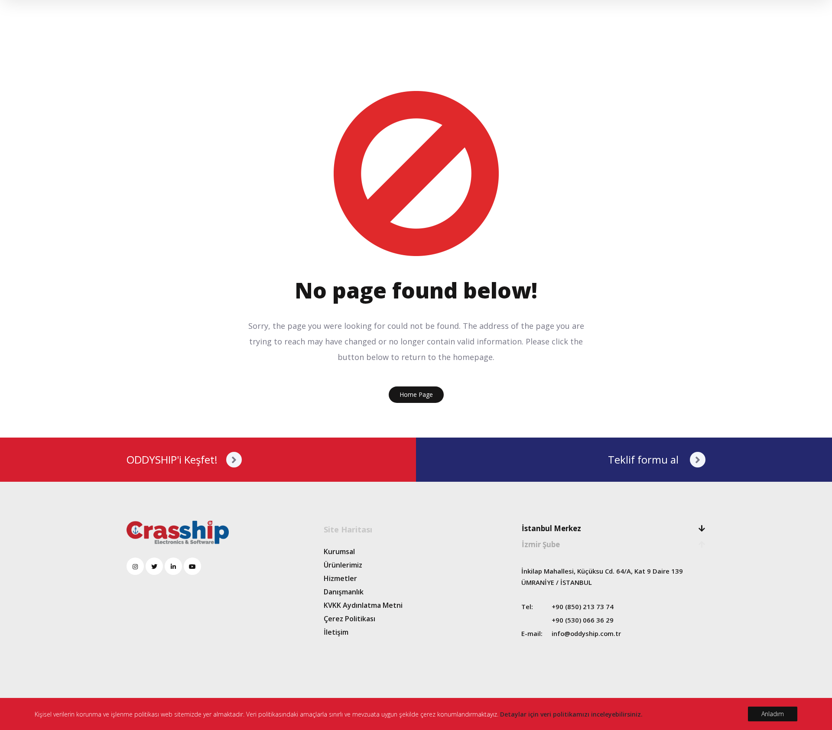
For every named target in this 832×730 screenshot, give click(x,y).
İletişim (336, 632)
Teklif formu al (644, 459)
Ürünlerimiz (343, 565)
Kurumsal (339, 551)
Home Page (416, 394)
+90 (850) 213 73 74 (583, 606)
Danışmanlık (344, 592)
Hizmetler (340, 578)
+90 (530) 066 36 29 (583, 620)
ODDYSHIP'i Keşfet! (172, 459)
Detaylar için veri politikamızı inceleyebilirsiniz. (571, 714)
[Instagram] (135, 566)
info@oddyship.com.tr (586, 633)
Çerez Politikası (349, 618)
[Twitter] (154, 566)
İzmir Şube (541, 544)
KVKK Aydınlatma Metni (363, 605)
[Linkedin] (173, 566)
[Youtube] (192, 566)
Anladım (772, 714)
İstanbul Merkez (551, 528)
